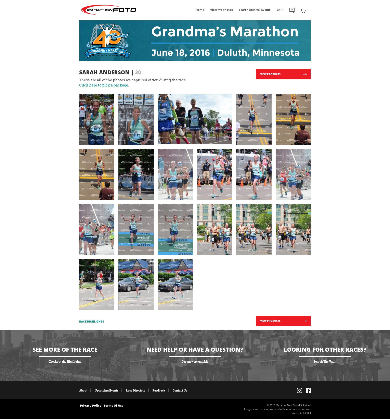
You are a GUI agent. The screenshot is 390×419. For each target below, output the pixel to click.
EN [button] (279, 10)
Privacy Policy (90, 405)
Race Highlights (91, 321)
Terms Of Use (114, 405)
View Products (270, 74)
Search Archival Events (255, 10)
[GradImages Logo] (108, 15)
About (83, 390)
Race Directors (135, 390)
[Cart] (303, 11)
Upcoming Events (106, 390)
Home (200, 10)
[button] (292, 11)
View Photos (221, 10)
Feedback (159, 390)
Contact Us (180, 390)
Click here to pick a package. (104, 85)
